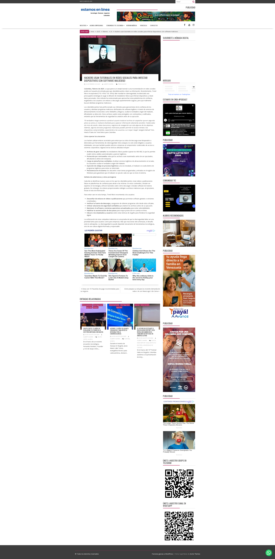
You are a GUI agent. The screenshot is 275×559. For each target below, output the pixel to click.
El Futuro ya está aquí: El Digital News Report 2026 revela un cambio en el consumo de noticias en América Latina (146, 332)
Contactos (154, 25)
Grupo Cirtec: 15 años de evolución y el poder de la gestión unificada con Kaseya (93, 330)
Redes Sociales (101, 36)
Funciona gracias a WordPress (162, 554)
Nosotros (83, 25)
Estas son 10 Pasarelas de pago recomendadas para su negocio (100, 290)
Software (95, 307)
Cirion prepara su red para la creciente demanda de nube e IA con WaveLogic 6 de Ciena (142, 290)
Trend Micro (122, 84)
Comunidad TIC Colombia (114, 25)
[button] (269, 553)
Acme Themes (195, 554)
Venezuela (143, 25)
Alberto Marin (108, 84)
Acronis (127, 339)
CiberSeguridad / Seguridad (88, 36)
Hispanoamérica (131, 25)
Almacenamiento (87, 305)
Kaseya (90, 339)
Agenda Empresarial (96, 25)
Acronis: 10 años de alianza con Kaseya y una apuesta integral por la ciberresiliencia (119, 331)
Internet (137, 305)
